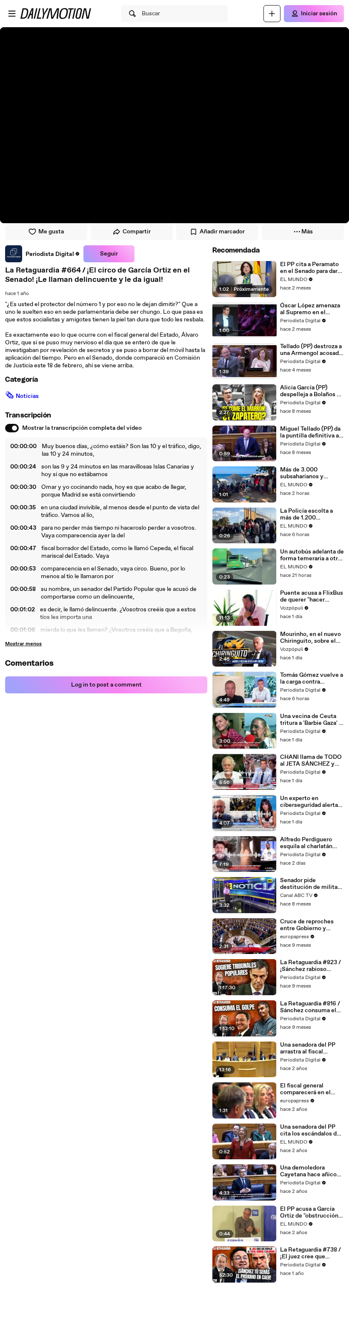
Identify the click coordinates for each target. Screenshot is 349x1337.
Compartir (137, 232)
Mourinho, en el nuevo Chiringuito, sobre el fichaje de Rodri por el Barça (310, 637)
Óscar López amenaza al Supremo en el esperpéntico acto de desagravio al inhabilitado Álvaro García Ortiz (310, 309)
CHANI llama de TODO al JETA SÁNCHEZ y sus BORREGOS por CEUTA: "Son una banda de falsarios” (311, 760)
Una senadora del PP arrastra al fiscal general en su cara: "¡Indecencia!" (307, 1048)
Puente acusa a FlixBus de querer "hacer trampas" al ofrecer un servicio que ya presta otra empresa (311, 596)
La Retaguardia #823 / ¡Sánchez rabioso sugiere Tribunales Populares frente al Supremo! (310, 966)
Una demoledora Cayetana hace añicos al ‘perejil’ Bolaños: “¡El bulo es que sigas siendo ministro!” (311, 1171)
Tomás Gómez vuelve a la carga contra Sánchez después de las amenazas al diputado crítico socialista (311, 678)
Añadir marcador (222, 232)
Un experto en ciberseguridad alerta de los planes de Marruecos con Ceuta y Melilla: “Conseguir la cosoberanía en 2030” (311, 802)
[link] (42, 253)
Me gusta (51, 232)
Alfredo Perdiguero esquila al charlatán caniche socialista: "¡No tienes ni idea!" (312, 843)
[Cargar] (271, 13)
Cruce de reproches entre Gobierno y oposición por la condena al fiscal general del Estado (307, 925)
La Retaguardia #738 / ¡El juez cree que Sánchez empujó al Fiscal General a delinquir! (310, 1253)
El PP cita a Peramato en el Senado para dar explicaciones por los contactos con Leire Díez (309, 268)
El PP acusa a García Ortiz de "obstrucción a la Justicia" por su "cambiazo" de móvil (311, 1212)
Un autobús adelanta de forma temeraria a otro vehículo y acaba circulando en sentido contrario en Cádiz (312, 555)
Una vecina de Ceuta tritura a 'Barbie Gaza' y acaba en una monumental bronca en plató (311, 720)
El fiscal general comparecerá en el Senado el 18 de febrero (311, 1089)
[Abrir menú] (12, 13)
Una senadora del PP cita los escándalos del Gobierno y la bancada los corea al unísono (311, 1130)
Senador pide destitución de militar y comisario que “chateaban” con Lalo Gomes (310, 884)
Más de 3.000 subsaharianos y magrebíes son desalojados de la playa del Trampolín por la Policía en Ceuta (311, 473)
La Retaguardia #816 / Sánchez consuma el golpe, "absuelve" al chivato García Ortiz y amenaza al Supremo (310, 1007)
